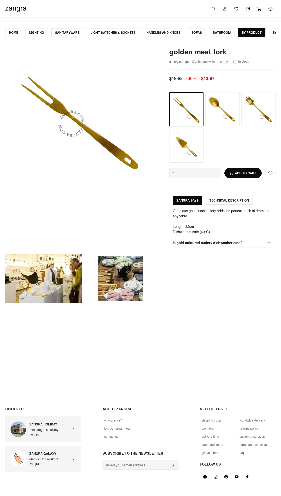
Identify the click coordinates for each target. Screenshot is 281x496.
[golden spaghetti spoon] (258, 109)
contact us (111, 436)
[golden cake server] (186, 145)
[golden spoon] (222, 109)
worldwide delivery (252, 420)
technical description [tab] (229, 200)
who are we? (113, 420)
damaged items (212, 444)
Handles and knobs (163, 32)
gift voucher (210, 452)
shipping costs (211, 420)
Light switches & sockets (112, 32)
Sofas (196, 32)
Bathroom (222, 32)
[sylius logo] (15, 8)
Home (13, 32)
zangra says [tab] (187, 200)
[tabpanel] (222, 228)
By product (252, 32)
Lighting (36, 32)
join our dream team (118, 428)
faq (242, 452)
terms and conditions (254, 444)
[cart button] (259, 9)
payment (208, 428)
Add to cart (245, 173)
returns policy (249, 428)
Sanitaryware (67, 32)
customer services (252, 436)
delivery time (210, 436)
